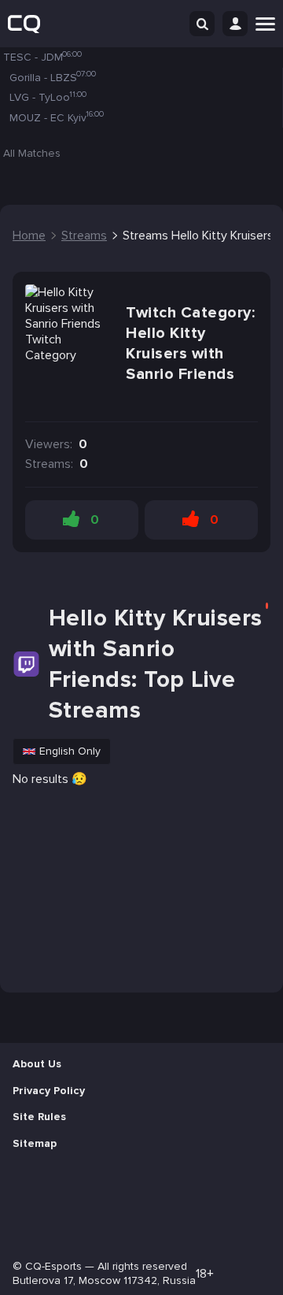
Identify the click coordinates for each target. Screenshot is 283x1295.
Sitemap (35, 1143)
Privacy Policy (49, 1090)
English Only (70, 751)
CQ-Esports (53, 1266)
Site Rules (39, 1116)
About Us (37, 1064)
